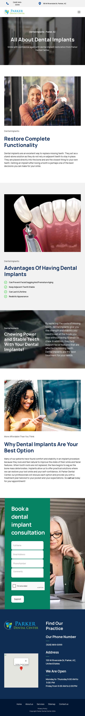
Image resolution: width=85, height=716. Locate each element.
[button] (78, 12)
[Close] (25, 661)
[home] (14, 12)
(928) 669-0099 (54, 644)
